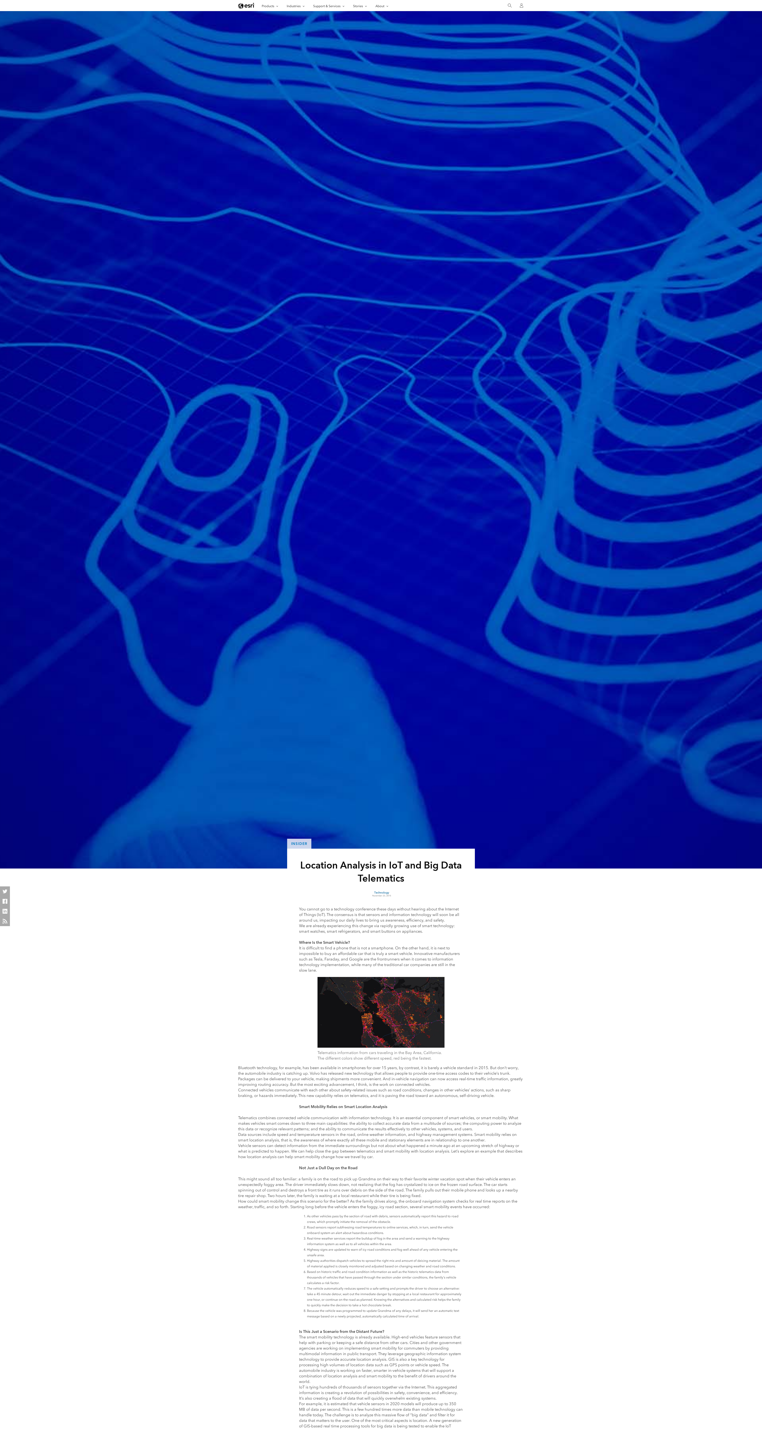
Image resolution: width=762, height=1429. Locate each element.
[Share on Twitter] (5, 891)
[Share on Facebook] (5, 901)
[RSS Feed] (5, 921)
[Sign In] (521, 5)
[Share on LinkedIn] (5, 911)
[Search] (509, 5)
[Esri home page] (246, 6)
